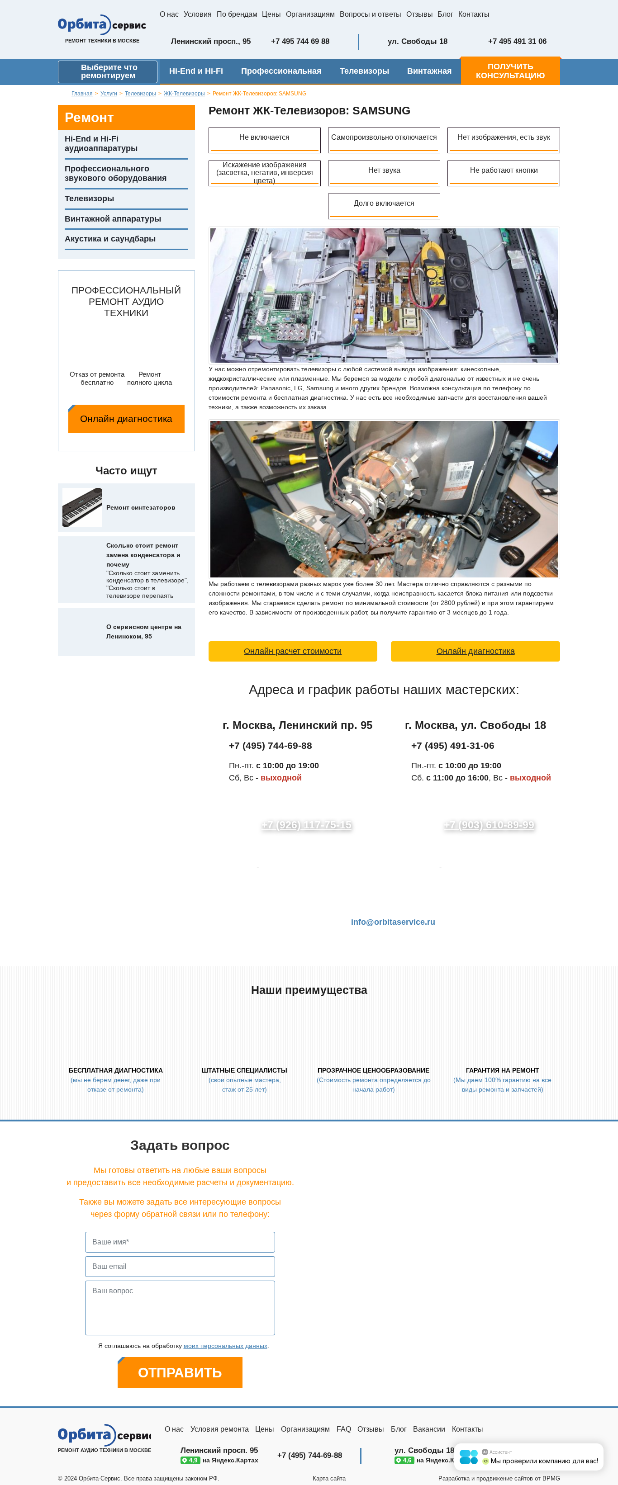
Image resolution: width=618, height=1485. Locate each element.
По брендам (237, 14)
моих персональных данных (225, 1345)
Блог (445, 14)
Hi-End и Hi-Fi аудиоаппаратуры (101, 143)
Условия (198, 14)
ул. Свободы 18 (417, 41)
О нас (169, 14)
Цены (271, 14)
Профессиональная (281, 71)
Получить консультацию (510, 71)
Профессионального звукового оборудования (116, 173)
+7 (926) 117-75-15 (306, 825)
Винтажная (429, 71)
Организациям (310, 14)
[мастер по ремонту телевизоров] (384, 294)
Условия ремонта (219, 1429)
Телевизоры (364, 71)
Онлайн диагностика (126, 418)
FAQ (344, 1429)
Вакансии (429, 1429)
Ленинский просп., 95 (211, 41)
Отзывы (419, 14)
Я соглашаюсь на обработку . (182, 1345)
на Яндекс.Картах (222, 1460)
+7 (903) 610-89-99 (489, 825)
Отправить (180, 1372)
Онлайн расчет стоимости (293, 651)
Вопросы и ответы (370, 14)
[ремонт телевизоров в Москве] (384, 498)
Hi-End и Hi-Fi (196, 71)
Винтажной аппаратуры (113, 218)
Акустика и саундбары (110, 238)
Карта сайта (329, 1478)
